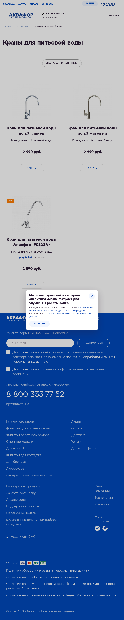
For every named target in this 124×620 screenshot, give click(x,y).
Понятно (39, 324)
